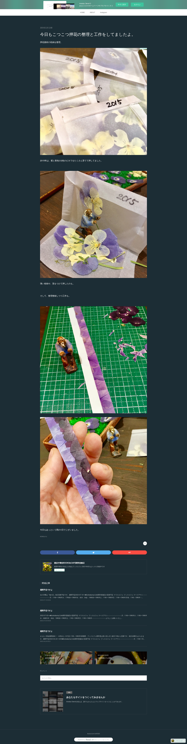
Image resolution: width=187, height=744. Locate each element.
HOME (82, 12)
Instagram (103, 12)
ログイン (137, 4)
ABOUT (92, 12)
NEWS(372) (43, 536)
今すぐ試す (122, 4)
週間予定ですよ (46, 589)
